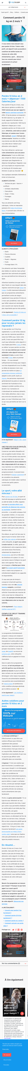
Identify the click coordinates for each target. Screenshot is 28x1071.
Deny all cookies (7, 1059)
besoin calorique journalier (14, 113)
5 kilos (10, 358)
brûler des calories (10, 539)
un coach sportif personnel (16, 568)
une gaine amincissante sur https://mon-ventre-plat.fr (12, 831)
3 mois (18, 345)
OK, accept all (7, 1054)
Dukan (22, 288)
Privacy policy (5, 1049)
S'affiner (16, 12)
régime (4, 378)
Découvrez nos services (14, 730)
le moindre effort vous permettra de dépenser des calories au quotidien (13, 507)
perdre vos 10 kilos (11, 497)
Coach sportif (5, 12)
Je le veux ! (14, 243)
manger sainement (18, 475)
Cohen (4, 290)
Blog (11, 12)
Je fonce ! (14, 80)
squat (3, 651)
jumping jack (6, 654)
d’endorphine (6, 555)
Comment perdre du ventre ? (14, 921)
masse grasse (8, 684)
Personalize (6, 1064)
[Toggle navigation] (2, 2)
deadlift (10, 651)
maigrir (14, 136)
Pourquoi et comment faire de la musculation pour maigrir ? (11, 1008)
